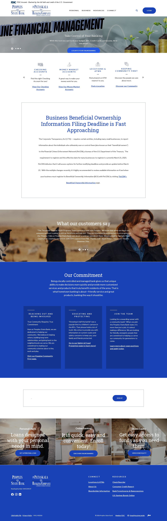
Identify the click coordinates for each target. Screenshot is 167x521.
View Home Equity (139, 453)
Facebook (12, 495)
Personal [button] (74, 10)
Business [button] (86, 10)
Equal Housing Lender (137, 515)
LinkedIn (20, 495)
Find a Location (98, 86)
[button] (42, 312)
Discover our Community (126, 86)
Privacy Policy (27, 515)
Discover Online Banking (86, 453)
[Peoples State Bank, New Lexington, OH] (31, 10)
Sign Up (120, 398)
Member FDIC (120, 515)
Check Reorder (118, 482)
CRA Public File (16, 515)
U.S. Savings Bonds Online (123, 495)
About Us (92, 486)
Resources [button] (98, 10)
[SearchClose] (137, 10)
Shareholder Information (99, 491)
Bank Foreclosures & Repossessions (128, 491)
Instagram (16, 495)
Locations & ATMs (96, 482)
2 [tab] (18, 48)
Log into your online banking (83, 50)
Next (143, 77)
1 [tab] (15, 48)
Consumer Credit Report (123, 486)
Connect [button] (111, 10)
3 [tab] (20, 48)
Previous (23, 77)
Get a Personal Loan (28, 453)
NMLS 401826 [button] (37, 515)
